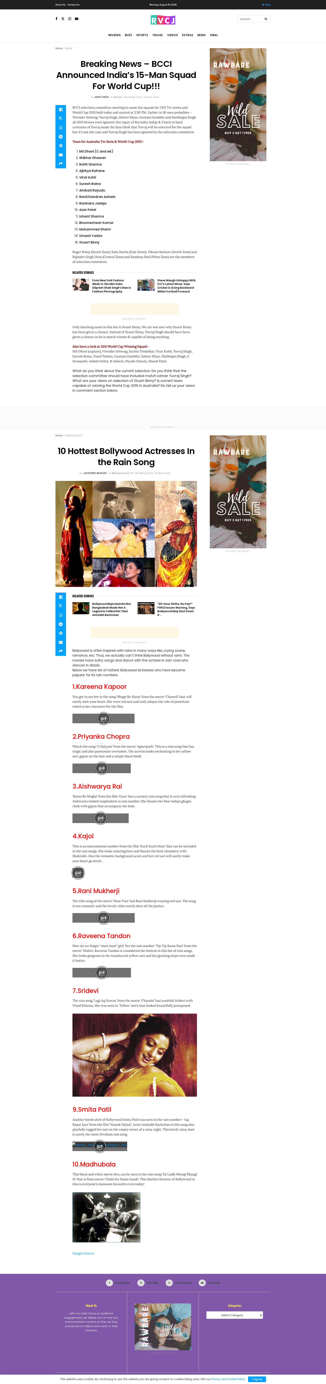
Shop (268, 4)
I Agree (257, 1379)
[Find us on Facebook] (56, 19)
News (201, 35)
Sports (142, 35)
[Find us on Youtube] (76, 19)
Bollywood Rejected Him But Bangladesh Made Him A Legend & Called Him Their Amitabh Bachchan (111, 609)
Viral (214, 35)
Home (58, 48)
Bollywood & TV (74, 435)
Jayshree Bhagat (95, 473)
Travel (157, 35)
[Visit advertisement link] (238, 104)
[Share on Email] (60, 154)
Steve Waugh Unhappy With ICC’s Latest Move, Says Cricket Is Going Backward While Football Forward (176, 285)
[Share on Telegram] (60, 136)
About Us (60, 4)
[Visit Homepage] (163, 18)
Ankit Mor (102, 97)
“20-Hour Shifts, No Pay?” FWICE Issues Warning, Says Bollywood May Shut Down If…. (176, 609)
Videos (172, 35)
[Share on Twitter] (60, 118)
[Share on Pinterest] (60, 145)
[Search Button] (267, 19)
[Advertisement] (135, 309)
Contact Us (73, 4)
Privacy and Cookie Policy (228, 1379)
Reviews (114, 35)
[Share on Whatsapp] (60, 127)
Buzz (128, 35)
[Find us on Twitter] (63, 19)
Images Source (83, 1253)
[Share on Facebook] (60, 109)
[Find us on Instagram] (69, 19)
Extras (187, 35)
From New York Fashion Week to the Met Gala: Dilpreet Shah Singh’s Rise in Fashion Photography (111, 285)
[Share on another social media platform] (60, 163)
